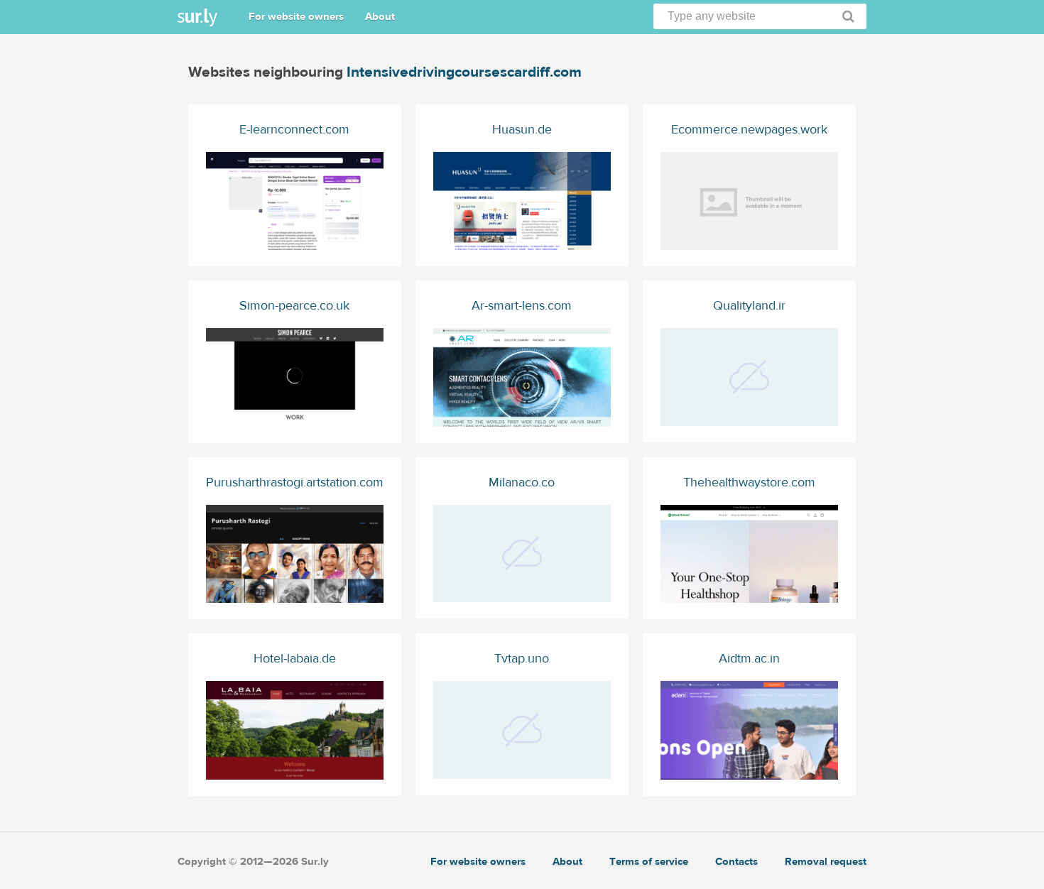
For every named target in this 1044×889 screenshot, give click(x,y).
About (380, 16)
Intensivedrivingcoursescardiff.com (464, 72)
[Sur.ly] (197, 17)
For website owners (296, 16)
